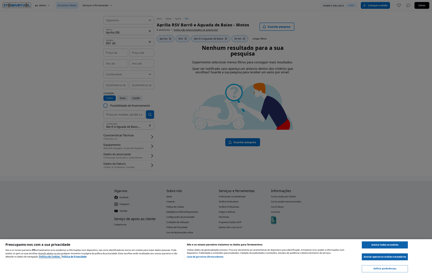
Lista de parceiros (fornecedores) (205, 256)
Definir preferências (384, 268)
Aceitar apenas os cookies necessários (385, 256)
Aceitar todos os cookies (384, 244)
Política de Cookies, (50, 256)
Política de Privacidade (74, 256)
